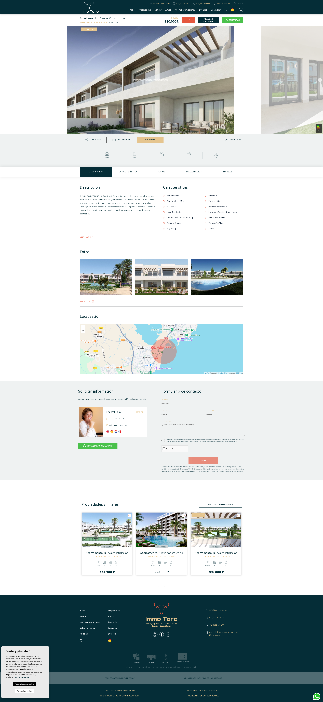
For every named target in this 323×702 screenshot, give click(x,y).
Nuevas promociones (185, 10)
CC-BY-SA (239, 373)
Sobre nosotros (87, 628)
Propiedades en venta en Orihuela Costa (119, 696)
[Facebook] (161, 634)
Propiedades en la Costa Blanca (203, 696)
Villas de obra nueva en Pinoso (120, 691)
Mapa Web (172, 667)
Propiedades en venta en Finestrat (203, 691)
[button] (93, 140)
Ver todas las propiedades (220, 504)
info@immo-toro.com (162, 3)
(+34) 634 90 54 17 (183, 3)
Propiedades (145, 10)
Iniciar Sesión (223, 3)
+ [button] (83, 326)
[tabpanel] (107, 544)
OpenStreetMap (222, 373)
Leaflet (207, 373)
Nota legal (146, 667)
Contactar (216, 10)
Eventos (203, 10)
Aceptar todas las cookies (24, 684)
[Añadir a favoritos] (188, 20)
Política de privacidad (237, 439)
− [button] (83, 330)
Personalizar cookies (24, 691)
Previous (2, 80)
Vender (158, 10)
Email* (164, 410)
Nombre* (166, 399)
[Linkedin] (168, 634)
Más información (22, 677)
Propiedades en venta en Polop (120, 678)
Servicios (112, 628)
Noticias (84, 634)
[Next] (164, 587)
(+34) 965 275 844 (203, 3)
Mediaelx (193, 667)
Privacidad (155, 667)
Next (320, 80)
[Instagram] (155, 634)
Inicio (132, 10)
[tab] (96, 172)
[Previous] (159, 587)
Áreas (168, 10)
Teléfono (209, 410)
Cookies (163, 667)
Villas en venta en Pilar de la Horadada (203, 678)
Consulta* (166, 421)
